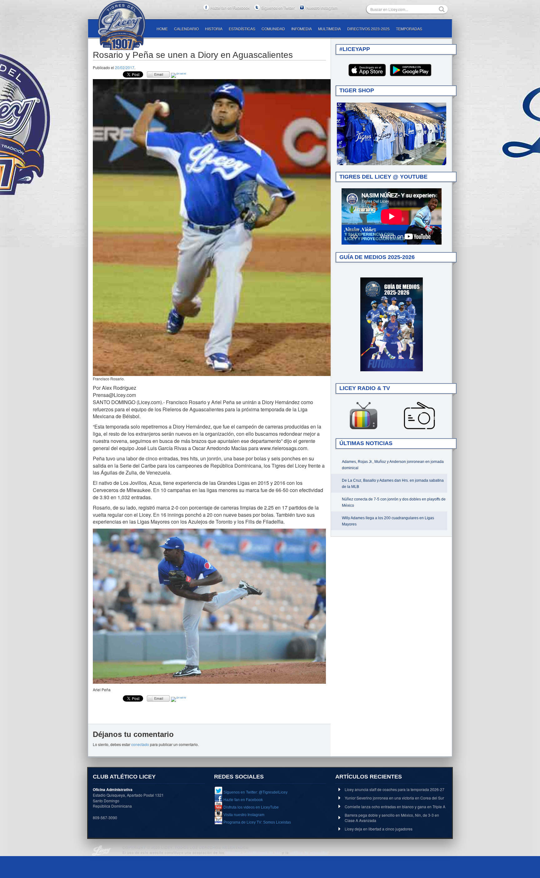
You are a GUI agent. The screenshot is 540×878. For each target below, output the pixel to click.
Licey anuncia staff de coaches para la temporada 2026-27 (394, 789)
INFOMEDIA (301, 28)
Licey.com (121, 25)
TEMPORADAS (409, 28)
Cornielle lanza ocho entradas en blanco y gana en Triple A (395, 806)
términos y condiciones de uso (253, 852)
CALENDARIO (186, 28)
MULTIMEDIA (329, 28)
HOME (162, 28)
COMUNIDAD (273, 28)
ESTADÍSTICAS (242, 28)
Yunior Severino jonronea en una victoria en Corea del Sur (394, 797)
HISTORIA (213, 28)
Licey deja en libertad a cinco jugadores (378, 828)
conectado (140, 744)
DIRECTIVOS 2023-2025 (368, 28)
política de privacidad (309, 852)
